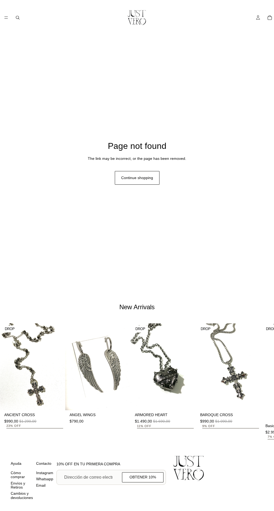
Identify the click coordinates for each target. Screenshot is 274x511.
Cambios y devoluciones (22, 495)
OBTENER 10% (143, 477)
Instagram (44, 473)
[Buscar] (18, 18)
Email (40, 485)
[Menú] (6, 17)
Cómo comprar (18, 475)
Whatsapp (44, 479)
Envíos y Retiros (18, 485)
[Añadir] (57, 402)
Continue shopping (137, 178)
